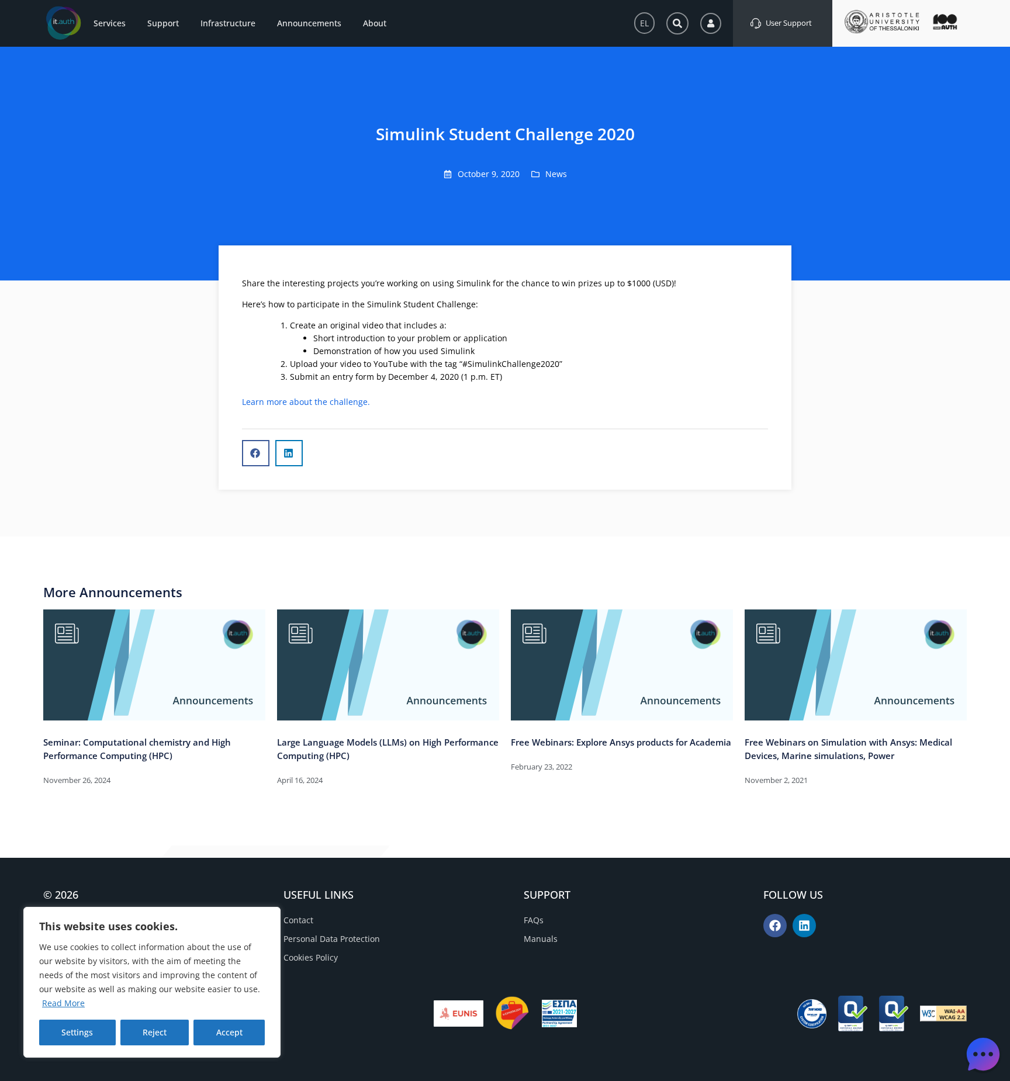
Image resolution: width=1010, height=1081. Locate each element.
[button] (255, 453)
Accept (229, 1032)
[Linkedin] (804, 925)
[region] (152, 982)
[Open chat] (983, 1054)
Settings (77, 1032)
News (556, 173)
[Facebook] (775, 925)
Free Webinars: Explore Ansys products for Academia (621, 742)
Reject (155, 1032)
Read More (63, 1003)
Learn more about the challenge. (306, 401)
